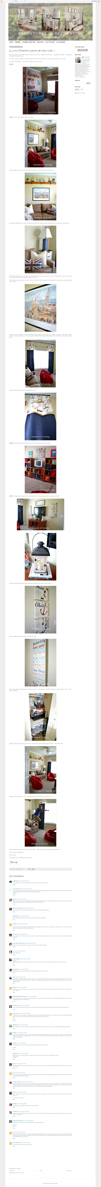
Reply (14, 884)
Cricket (14, 1092)
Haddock (15, 1103)
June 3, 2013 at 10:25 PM (31, 996)
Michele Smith (16, 1005)
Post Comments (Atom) (19, 1172)
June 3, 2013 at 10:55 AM (29, 908)
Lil (13, 1132)
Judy (14, 977)
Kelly (14, 1063)
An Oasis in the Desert (17, 1081)
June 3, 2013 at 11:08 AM (23, 916)
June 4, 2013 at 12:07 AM (23, 1024)
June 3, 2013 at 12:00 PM (30, 943)
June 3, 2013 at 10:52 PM (24, 1013)
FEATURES (18, 42)
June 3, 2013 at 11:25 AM (22, 923)
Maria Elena (15, 969)
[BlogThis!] (30, 869)
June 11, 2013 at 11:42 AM (19, 1132)
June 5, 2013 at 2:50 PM (23, 1053)
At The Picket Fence (17, 888)
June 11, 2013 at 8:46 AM (28, 1120)
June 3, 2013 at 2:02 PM (23, 969)
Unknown (15, 923)
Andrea (14, 899)
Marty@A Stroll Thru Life (18, 908)
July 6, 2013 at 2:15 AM (25, 1142)
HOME (11, 42)
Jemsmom (15, 934)
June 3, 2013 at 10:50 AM (27, 888)
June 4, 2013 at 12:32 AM (22, 1032)
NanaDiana (15, 1024)
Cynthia (14, 1043)
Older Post (69, 1170)
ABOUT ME (40, 42)
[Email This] (28, 869)
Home (41, 1170)
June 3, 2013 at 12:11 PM (20, 951)
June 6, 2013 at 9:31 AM (27, 1081)
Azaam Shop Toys (16, 1142)
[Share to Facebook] (32, 869)
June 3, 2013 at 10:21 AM (23, 880)
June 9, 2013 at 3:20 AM (22, 1103)
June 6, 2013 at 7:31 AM (20, 1072)
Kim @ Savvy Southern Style (19, 943)
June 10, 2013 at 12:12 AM (24, 1111)
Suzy (14, 1072)
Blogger (55, 1183)
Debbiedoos (15, 880)
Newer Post (12, 1170)
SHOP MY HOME (49, 42)
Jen (13, 951)
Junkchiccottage (16, 958)
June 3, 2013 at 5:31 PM (22, 987)
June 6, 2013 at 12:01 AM (20, 1063)
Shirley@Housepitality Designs (19, 996)
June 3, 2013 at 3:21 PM (20, 977)
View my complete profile (80, 77)
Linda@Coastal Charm (17, 1120)
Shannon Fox (15, 1111)
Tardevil (14, 1032)
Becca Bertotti (86, 57)
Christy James (16, 1013)
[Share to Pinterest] (34, 869)
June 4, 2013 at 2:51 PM (21, 1043)
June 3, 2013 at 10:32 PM (24, 1005)
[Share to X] (31, 869)
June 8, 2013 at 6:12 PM (21, 1092)
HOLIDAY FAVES (60, 42)
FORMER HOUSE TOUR (28, 42)
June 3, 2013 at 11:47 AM (23, 934)
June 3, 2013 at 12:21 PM (25, 958)
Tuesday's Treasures (28, 857)
